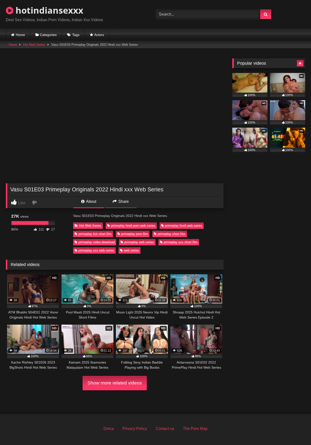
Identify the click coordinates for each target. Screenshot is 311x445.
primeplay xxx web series (96, 250)
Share (123, 201)
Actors (99, 35)
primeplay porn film (134, 234)
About (90, 201)
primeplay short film (171, 234)
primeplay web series (139, 242)
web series (131, 250)
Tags (75, 35)
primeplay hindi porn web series (133, 225)
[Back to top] (296, 430)
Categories (48, 35)
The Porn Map (195, 429)
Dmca (109, 429)
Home (20, 35)
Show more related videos (114, 382)
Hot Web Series (34, 44)
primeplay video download (96, 242)
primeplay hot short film (95, 234)
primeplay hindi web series (183, 225)
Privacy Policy (134, 429)
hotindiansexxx (48, 10)
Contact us (165, 429)
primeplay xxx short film (181, 242)
